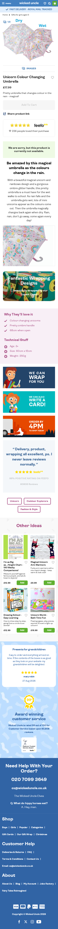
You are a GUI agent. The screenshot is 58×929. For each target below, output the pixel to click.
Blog (17, 884)
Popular (23, 827)
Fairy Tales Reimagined (14, 891)
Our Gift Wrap (24, 834)
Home (5, 15)
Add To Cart (29, 105)
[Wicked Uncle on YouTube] (39, 921)
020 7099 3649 (29, 779)
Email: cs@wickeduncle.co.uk (17, 866)
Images (31, 68)
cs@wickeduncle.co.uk (29, 788)
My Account (29, 884)
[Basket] (54, 3)
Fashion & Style (29, 509)
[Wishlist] (45, 3)
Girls (13, 827)
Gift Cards (7, 834)
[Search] (49, 3)
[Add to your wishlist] (52, 77)
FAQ (29, 852)
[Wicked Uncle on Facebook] (19, 921)
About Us (7, 884)
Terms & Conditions (12, 859)
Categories (37, 827)
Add (22, 583)
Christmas (41, 834)
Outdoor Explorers (37, 501)
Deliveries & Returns (13, 852)
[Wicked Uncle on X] (26, 921)
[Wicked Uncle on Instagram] (32, 921)
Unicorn (14, 501)
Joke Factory (47, 884)
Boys (4, 827)
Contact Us (33, 859)
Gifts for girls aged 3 (20, 15)
